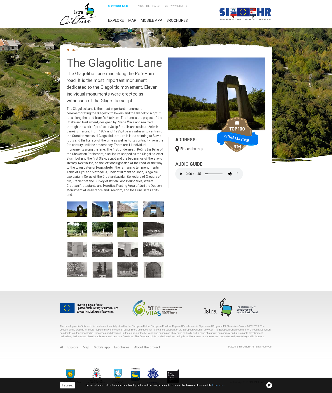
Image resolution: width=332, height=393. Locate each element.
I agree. (67, 385)
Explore (116, 20)
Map (132, 20)
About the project (149, 6)
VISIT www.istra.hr (176, 6)
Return (73, 50)
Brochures (177, 20)
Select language (119, 6)
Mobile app (151, 20)
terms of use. (218, 385)
